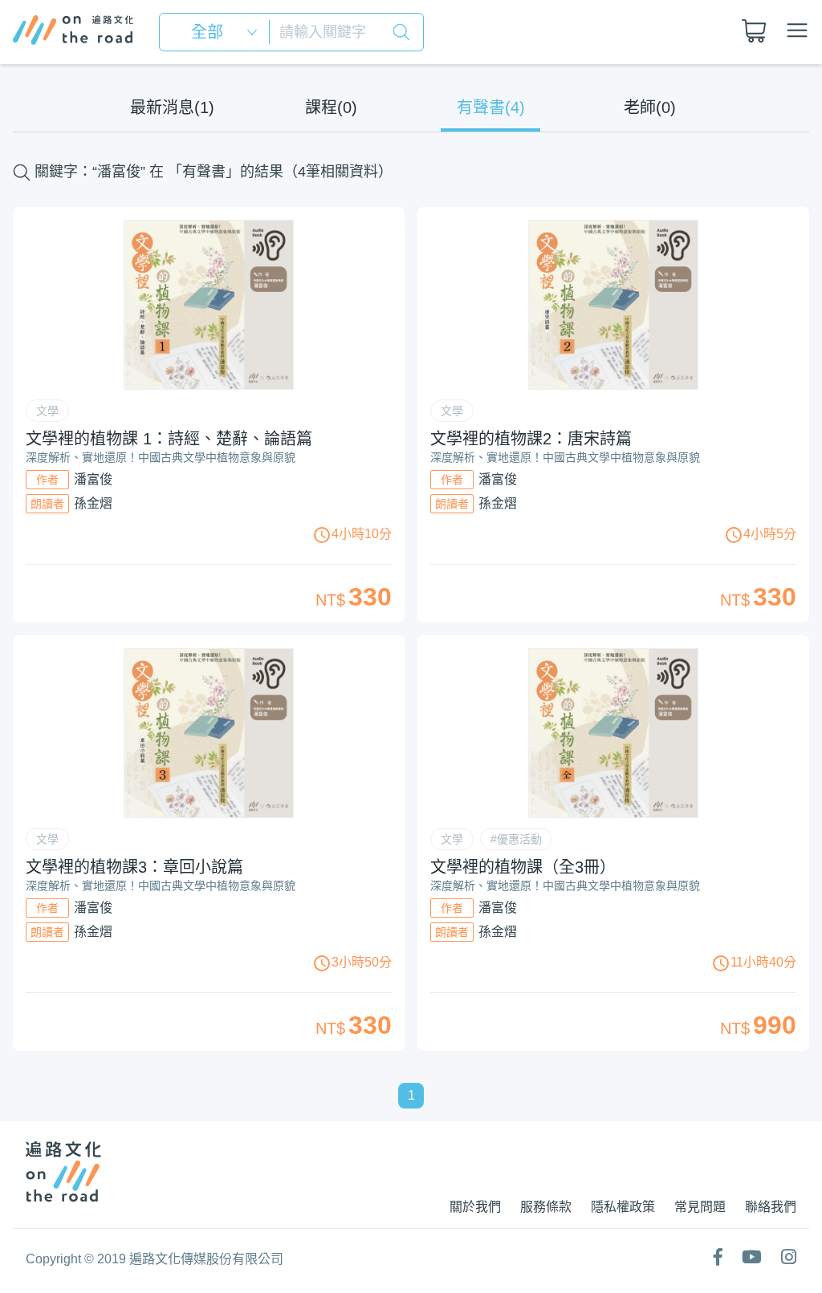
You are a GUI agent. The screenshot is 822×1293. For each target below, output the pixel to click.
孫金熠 (93, 503)
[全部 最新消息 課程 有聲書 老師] (219, 32)
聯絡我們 (770, 1207)
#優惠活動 (516, 839)
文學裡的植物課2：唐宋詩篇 (531, 439)
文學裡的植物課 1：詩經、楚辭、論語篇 (169, 439)
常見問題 (700, 1207)
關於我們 (475, 1207)
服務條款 (546, 1207)
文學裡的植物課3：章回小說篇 (134, 867)
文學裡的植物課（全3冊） (523, 867)
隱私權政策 (623, 1207)
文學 (47, 410)
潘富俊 (93, 479)
